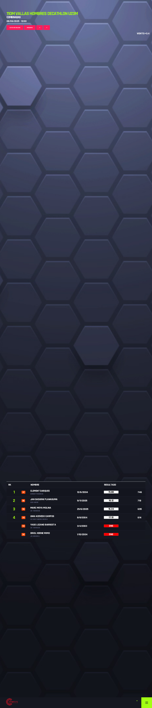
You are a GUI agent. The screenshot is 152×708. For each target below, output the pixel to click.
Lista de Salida (15, 27)
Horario (30, 27)
